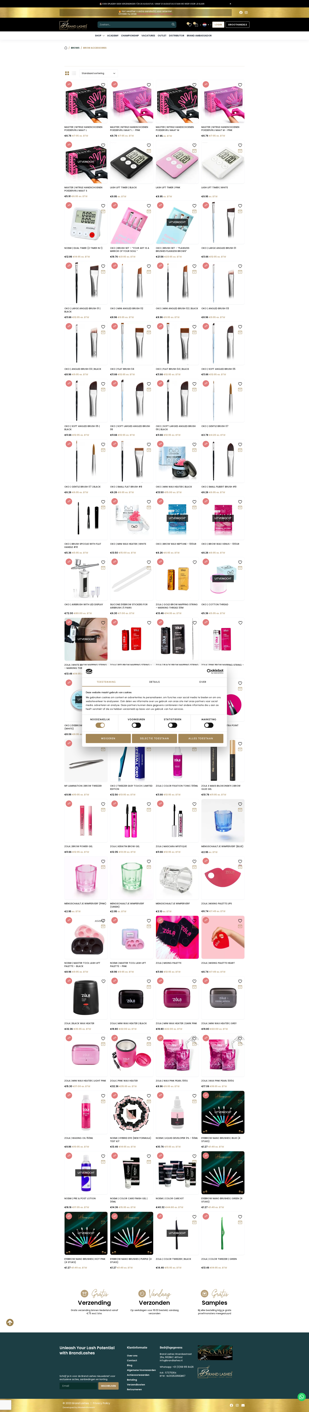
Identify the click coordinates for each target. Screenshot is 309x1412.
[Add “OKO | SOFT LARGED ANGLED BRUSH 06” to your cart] (148, 389)
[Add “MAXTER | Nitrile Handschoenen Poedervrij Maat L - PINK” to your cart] (148, 90)
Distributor (176, 35)
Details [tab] (154, 681)
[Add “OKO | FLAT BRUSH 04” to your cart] (148, 332)
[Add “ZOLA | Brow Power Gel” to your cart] (103, 810)
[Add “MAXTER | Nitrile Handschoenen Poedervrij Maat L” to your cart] (103, 90)
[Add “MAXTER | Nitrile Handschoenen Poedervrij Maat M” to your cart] (194, 90)
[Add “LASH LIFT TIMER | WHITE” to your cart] (240, 151)
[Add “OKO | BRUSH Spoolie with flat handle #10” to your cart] (103, 507)
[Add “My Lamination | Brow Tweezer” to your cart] (103, 749)
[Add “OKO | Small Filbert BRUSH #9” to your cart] (240, 450)
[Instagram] (246, 12)
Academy (112, 35)
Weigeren (108, 738)
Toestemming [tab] (106, 681)
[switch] (136, 725)
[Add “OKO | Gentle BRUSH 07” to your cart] (240, 389)
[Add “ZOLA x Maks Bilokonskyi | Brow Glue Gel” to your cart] (240, 749)
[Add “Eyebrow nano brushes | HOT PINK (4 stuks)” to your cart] (103, 1222)
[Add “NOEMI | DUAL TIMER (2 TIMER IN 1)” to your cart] (103, 211)
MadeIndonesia (86, 1407)
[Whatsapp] (302, 1397)
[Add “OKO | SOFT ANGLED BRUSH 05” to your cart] (240, 332)
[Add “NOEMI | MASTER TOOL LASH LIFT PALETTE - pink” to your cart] (148, 926)
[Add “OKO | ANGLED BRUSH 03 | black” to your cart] (103, 332)
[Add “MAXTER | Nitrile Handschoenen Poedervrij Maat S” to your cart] (103, 151)
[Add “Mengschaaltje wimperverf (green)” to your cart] (148, 867)
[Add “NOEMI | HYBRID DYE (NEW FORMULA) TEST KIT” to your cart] (148, 1101)
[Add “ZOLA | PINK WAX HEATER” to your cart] (148, 1044)
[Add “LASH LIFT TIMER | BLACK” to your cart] (148, 151)
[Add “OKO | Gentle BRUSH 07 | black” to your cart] (103, 450)
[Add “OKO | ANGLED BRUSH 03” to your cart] (240, 272)
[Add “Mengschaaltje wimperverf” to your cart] (194, 867)
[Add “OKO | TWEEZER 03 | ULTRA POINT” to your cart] (240, 689)
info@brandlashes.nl (171, 1360)
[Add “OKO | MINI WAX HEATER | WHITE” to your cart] (148, 507)
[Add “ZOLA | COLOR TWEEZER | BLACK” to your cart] (194, 1222)
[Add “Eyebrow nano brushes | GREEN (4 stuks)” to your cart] (240, 1162)
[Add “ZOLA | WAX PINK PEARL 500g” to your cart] (240, 1044)
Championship (130, 35)
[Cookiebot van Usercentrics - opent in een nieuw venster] (209, 671)
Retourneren (134, 1389)
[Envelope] (243, 1405)
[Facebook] (241, 12)
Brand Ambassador (199, 35)
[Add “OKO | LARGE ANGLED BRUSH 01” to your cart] (240, 211)
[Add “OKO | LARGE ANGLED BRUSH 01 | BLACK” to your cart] (103, 272)
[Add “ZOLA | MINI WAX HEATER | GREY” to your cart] (240, 987)
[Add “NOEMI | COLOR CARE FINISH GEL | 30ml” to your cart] (148, 1162)
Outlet (162, 35)
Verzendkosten (136, 1384)
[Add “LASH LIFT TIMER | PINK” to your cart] (194, 151)
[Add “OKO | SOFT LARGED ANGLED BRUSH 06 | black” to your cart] (194, 389)
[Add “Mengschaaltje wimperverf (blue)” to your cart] (240, 810)
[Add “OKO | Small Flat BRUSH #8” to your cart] (148, 450)
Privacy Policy (101, 1403)
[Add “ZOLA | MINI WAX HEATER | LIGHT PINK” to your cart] (103, 1044)
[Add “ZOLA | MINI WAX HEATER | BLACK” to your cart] (148, 987)
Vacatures (148, 35)
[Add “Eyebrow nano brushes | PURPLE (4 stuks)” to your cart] (148, 1222)
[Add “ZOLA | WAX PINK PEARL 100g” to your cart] (194, 1044)
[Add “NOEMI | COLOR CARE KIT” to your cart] (194, 1162)
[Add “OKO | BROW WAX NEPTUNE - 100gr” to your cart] (194, 507)
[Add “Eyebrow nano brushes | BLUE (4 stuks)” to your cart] (240, 1101)
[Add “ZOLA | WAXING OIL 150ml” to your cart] (103, 1101)
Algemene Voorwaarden (141, 1370)
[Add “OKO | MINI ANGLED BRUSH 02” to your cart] (148, 272)
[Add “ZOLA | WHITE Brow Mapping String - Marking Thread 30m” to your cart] (103, 628)
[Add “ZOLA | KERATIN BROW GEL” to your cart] (148, 810)
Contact (132, 1360)
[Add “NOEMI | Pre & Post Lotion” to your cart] (103, 1162)
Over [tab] (202, 681)
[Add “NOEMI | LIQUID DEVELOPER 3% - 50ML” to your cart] (194, 1101)
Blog (129, 1365)
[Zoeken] (173, 24)
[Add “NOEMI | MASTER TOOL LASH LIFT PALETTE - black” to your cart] (103, 926)
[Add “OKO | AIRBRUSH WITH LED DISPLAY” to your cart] (103, 568)
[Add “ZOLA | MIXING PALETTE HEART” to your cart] (240, 926)
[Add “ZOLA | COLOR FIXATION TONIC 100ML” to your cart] (194, 749)
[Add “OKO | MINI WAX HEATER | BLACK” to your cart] (194, 450)
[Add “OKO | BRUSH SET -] (148, 211)
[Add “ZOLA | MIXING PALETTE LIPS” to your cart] (240, 867)
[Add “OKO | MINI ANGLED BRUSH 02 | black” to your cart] (194, 272)
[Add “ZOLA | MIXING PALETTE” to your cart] (194, 926)
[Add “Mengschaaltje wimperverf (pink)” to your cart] (103, 867)
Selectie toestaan (154, 738)
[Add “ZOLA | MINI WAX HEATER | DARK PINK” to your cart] (194, 987)
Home (65, 47)
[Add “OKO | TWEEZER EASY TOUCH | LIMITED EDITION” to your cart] (148, 749)
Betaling (132, 1379)
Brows (75, 47)
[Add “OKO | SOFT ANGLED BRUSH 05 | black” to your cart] (103, 389)
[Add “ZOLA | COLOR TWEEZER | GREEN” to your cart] (240, 1222)
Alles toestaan (200, 738)
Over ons (132, 1355)
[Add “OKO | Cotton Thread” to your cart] (240, 568)
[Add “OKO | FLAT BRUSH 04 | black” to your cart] (194, 332)
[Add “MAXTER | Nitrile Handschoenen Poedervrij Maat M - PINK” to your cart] (240, 90)
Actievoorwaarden (138, 1375)
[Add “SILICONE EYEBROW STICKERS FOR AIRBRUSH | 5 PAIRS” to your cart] (148, 568)
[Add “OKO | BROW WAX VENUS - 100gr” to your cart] (240, 507)
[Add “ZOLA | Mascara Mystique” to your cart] (194, 810)
